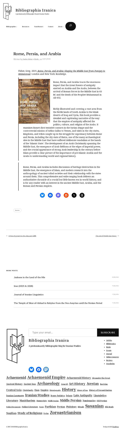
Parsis (41, 407)
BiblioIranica (111, 344)
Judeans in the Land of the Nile (29, 277)
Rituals (81, 407)
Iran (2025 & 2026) (23, 286)
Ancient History (14, 384)
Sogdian (11, 413)
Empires (44, 390)
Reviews (109, 360)
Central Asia (13, 390)
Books (36, 59)
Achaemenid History (79, 377)
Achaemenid (16, 377)
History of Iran (82, 390)
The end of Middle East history (106, 236)
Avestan (93, 383)
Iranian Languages (15, 395)
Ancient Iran (30, 384)
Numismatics (89, 400)
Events (108, 350)
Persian (61, 406)
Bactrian (104, 384)
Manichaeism (27, 400)
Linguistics (100, 395)
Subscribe (108, 332)
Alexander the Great (101, 378)
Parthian (50, 406)
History (69, 389)
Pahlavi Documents (13, 407)
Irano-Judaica (58, 395)
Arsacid (64, 384)
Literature (12, 400)
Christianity (28, 390)
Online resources (112, 357)
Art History (77, 384)
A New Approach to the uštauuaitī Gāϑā (22, 236)
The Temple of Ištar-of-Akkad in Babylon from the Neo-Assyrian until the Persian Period (58, 303)
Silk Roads (109, 407)
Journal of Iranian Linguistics (28, 294)
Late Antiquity (82, 395)
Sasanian (17, 210)
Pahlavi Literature (30, 407)
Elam (36, 390)
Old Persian (102, 401)
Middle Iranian (53, 401)
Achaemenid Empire (46, 377)
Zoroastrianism (65, 412)
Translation (110, 364)
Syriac (46, 413)
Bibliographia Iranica (36, 10)
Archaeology (48, 383)
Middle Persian (70, 400)
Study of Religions (30, 413)
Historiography (55, 390)
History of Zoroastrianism (100, 390)
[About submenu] (63, 26)
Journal (109, 354)
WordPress (115, 427)
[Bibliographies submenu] (16, 26)
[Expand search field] (70, 26)
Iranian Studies (37, 395)
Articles (109, 340)
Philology (71, 406)
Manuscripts (41, 401)
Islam (69, 395)
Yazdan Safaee (27, 59)
